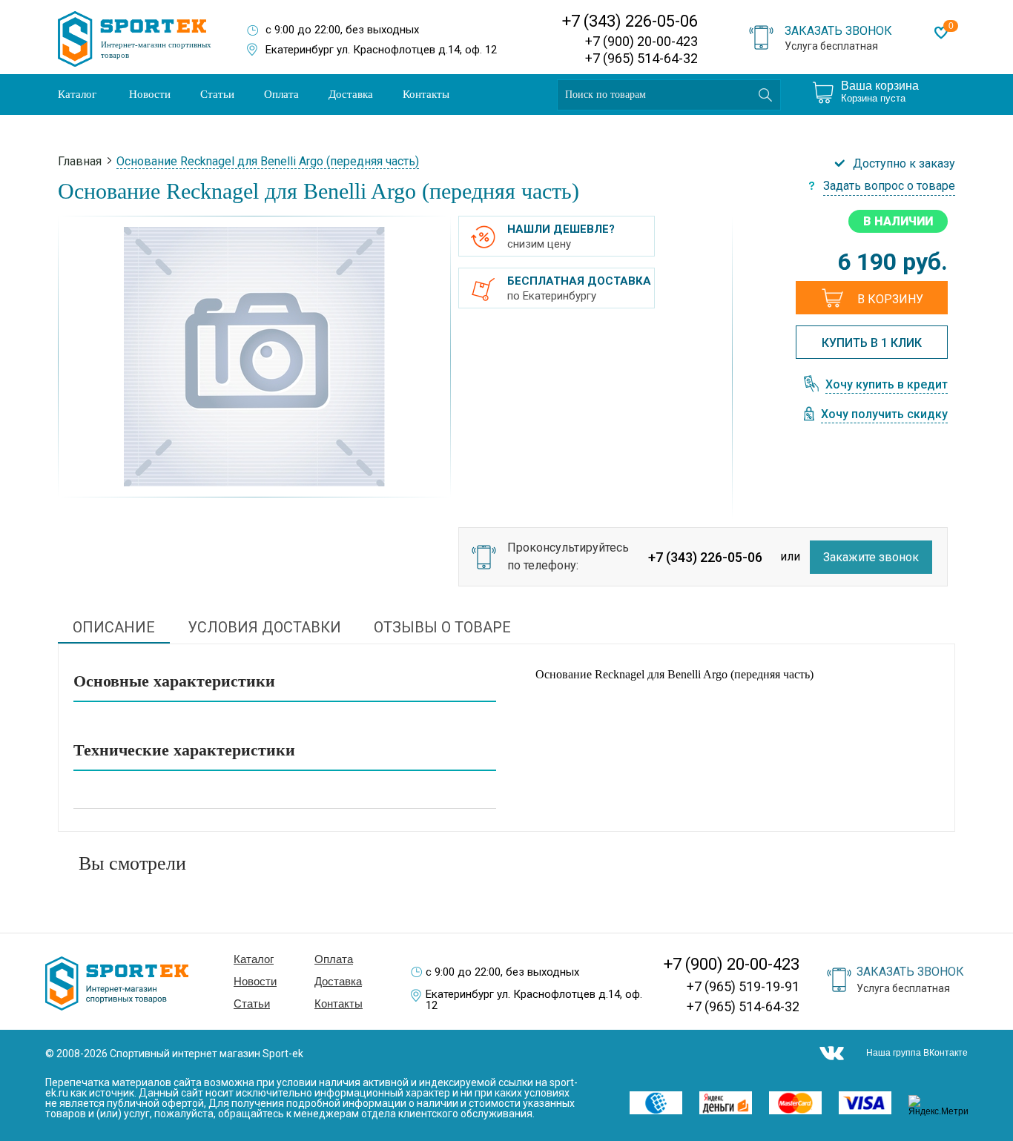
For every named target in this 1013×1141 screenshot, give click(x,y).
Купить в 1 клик (872, 343)
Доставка (351, 94)
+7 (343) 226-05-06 (630, 21)
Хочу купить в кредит (886, 385)
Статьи (217, 94)
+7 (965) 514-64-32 (641, 58)
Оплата (281, 94)
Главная (80, 161)
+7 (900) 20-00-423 (641, 41)
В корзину (890, 299)
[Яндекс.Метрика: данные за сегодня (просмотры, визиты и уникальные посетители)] (942, 1105)
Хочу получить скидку (884, 415)
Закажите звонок (871, 557)
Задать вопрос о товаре (889, 186)
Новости (150, 94)
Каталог (77, 94)
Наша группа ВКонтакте (917, 1052)
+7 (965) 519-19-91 (743, 986)
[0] (941, 32)
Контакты (426, 94)
